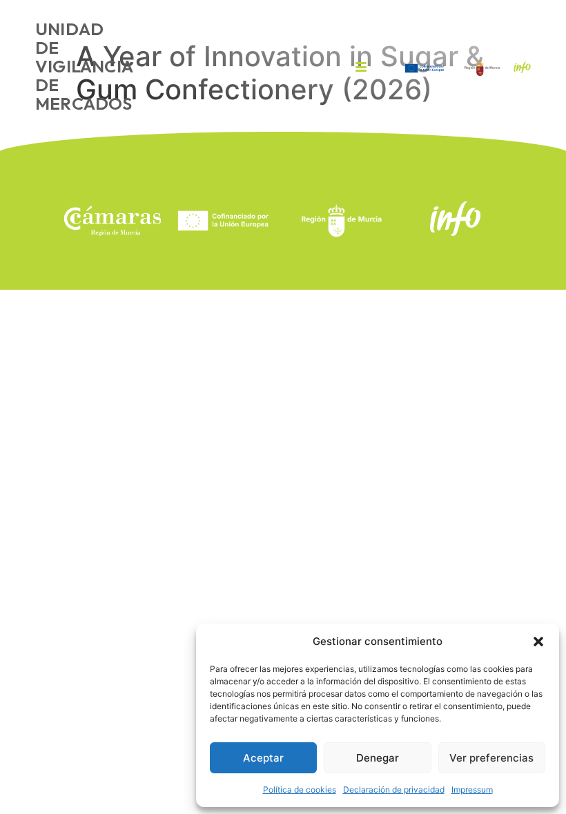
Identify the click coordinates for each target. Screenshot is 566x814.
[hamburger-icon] (361, 67)
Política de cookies (299, 789)
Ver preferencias (491, 757)
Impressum (472, 789)
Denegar (377, 757)
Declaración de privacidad (394, 789)
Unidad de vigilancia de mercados (84, 66)
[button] (538, 641)
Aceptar (263, 757)
